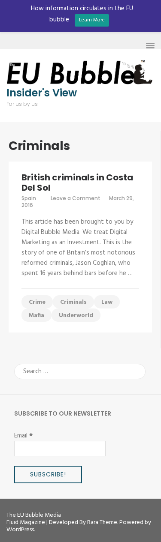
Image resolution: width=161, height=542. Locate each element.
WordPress (20, 530)
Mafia (36, 315)
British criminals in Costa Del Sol (77, 182)
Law (106, 302)
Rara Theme (102, 522)
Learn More (92, 20)
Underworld (76, 315)
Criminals (73, 302)
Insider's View (41, 93)
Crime (37, 302)
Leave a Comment (75, 198)
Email (23, 436)
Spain (28, 198)
